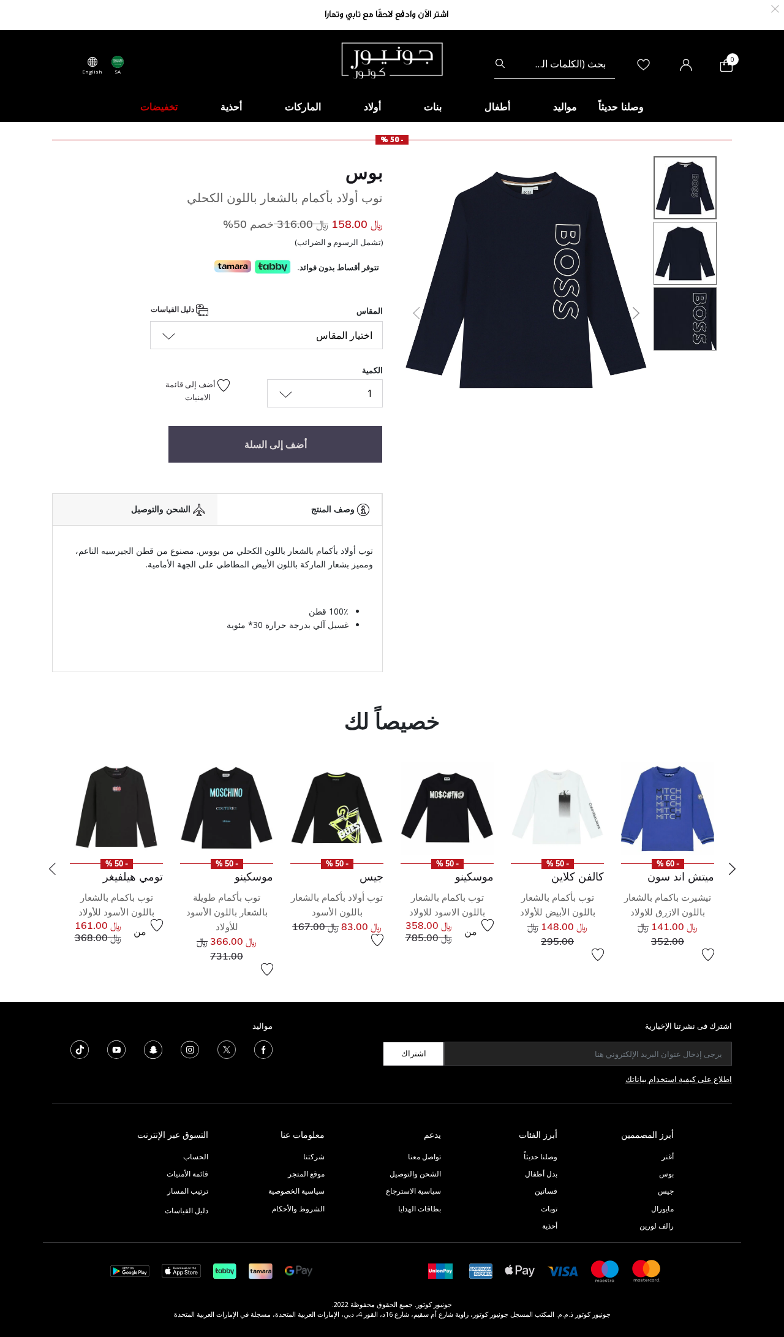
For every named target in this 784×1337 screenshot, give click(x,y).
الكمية (372, 370)
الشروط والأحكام (298, 1208)
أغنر (668, 1156)
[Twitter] (226, 1048)
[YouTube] (116, 1048)
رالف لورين (656, 1226)
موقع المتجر (306, 1173)
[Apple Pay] (520, 1270)
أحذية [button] (231, 106)
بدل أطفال (541, 1173)
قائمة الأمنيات (187, 1173)
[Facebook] (263, 1048)
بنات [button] (433, 106)
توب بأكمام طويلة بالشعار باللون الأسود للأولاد (227, 912)
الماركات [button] (303, 106)
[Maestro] (605, 1270)
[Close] (775, 7)
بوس (364, 172)
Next (732, 869)
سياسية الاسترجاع (413, 1191)
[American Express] (480, 1270)
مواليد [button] (565, 106)
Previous (52, 869)
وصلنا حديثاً (540, 1156)
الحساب (195, 1156)
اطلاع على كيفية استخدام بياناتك (678, 1079)
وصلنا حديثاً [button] (621, 106)
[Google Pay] (298, 1270)
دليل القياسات (173, 309)
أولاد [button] (372, 106)
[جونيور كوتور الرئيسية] (392, 59)
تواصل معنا (423, 1156)
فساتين (546, 1191)
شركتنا (314, 1156)
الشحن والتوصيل (415, 1173)
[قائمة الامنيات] (708, 955)
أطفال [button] (497, 106)
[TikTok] (79, 1048)
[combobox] (554, 63)
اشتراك (413, 1053)
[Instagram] (190, 1048)
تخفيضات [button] (159, 106)
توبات (549, 1208)
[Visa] (563, 1270)
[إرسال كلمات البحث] (500, 63)
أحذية (549, 1226)
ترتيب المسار (187, 1191)
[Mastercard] (647, 1270)
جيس (666, 1191)
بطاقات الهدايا (419, 1208)
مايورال (662, 1208)
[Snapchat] (153, 1048)
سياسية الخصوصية (296, 1191)
